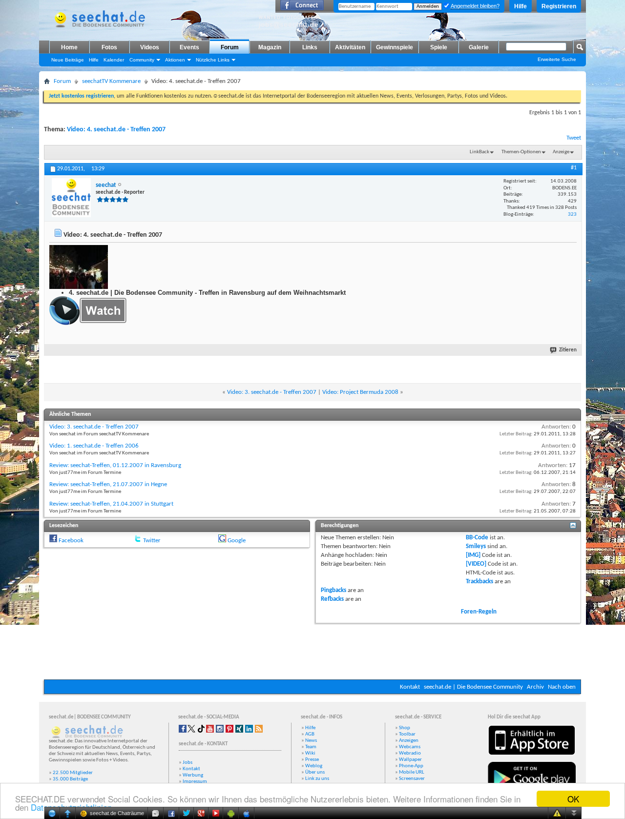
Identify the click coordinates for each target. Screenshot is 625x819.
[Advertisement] (312, 650)
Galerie (479, 47)
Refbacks (332, 599)
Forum (230, 47)
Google (237, 540)
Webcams (409, 747)
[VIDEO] (476, 564)
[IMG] (473, 555)
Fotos (109, 47)
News (311, 740)
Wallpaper (410, 759)
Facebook (71, 540)
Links (309, 47)
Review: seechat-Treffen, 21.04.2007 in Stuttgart (111, 504)
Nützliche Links (212, 59)
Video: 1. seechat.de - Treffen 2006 (94, 446)
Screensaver (412, 778)
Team (310, 747)
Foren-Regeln (479, 612)
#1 (574, 168)
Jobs (187, 762)
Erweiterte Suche (557, 59)
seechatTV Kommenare (111, 81)
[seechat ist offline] (71, 197)
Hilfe (520, 6)
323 (572, 214)
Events (189, 47)
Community (141, 59)
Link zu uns (317, 778)
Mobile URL (411, 772)
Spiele (438, 47)
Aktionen (175, 59)
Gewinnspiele (394, 47)
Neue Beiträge (67, 59)
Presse (312, 759)
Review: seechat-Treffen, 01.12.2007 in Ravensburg (115, 465)
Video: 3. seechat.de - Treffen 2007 (271, 392)
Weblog (313, 766)
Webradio (410, 753)
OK (573, 799)
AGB (309, 734)
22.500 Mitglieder (73, 773)
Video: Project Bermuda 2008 (360, 392)
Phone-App (411, 766)
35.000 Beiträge (70, 779)
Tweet (573, 138)
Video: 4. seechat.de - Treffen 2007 (116, 129)
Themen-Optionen (521, 152)
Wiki (310, 753)
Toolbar (407, 734)
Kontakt (410, 687)
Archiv (535, 687)
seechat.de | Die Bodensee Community (473, 687)
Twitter (152, 540)
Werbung (193, 775)
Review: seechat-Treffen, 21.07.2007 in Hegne (108, 484)
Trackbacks (479, 581)
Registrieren (559, 6)
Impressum (195, 781)
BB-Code (477, 537)
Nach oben (562, 687)
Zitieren (568, 350)
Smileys (476, 546)
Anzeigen (408, 740)
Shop (404, 728)
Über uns (315, 772)
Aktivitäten (350, 47)
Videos (149, 47)
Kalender (114, 59)
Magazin (269, 47)
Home (69, 47)
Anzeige (561, 152)
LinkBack (479, 152)
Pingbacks (333, 590)
